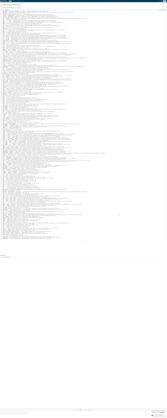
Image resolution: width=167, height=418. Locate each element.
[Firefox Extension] (78, 409)
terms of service (12, 413)
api (21, 412)
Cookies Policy (157, 412)
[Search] (19, 1)
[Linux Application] (91, 409)
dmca (21, 413)
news (27, 412)
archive (12, 412)
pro (28, 412)
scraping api (24, 412)
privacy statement (2, 413)
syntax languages (8, 412)
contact (28, 413)
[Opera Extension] (88, 409)
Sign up (165, 1)
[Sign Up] (152, 415)
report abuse (24, 413)
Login (161, 1)
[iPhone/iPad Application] (80, 409)
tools (15, 412)
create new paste (2, 412)
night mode (18, 412)
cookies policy (7, 413)
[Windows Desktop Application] (82, 409)
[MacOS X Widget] (86, 409)
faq (13, 412)
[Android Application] (84, 409)
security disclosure (17, 413)
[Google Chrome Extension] (76, 409)
